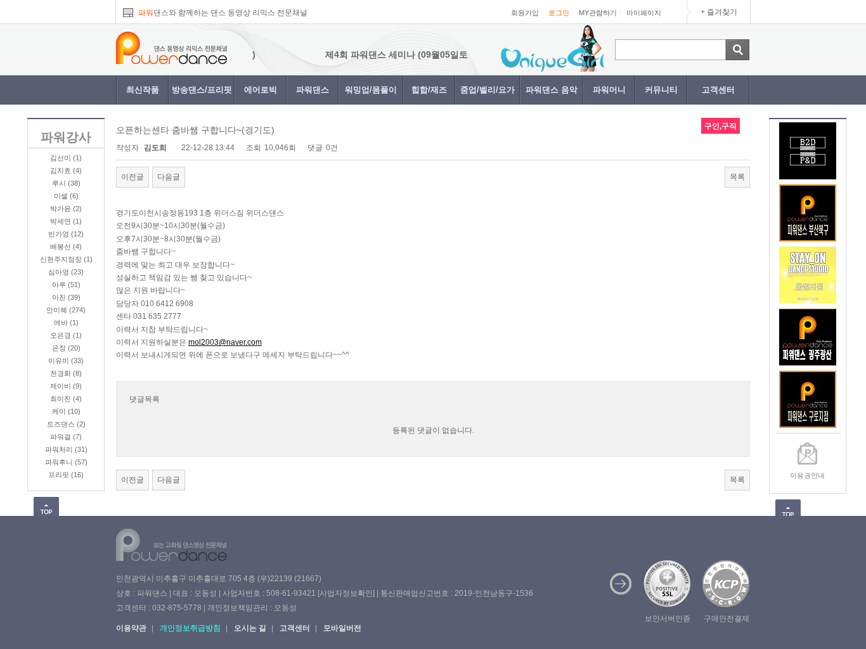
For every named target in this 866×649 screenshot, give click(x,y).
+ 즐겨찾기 (719, 12)
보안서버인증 (667, 618)
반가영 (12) (66, 234)
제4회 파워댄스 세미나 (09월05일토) (387, 54)
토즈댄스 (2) (66, 424)
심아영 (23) (66, 272)
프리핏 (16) (66, 475)
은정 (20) (66, 348)
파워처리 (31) (66, 449)
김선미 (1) (66, 158)
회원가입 (525, 12)
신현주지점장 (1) (66, 259)
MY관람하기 (598, 12)
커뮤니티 (661, 89)
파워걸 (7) (66, 436)
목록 (737, 176)
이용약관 (131, 628)
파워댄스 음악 (552, 89)
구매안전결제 (726, 618)
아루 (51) (66, 284)
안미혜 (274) (66, 310)
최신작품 (142, 89)
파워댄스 (312, 89)
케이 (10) (66, 411)
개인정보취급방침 (190, 628)
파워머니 (609, 89)
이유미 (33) (66, 360)
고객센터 (718, 89)
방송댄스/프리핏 (202, 89)
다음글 (168, 176)
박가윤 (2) (66, 208)
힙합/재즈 (429, 89)
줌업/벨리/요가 (487, 89)
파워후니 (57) (66, 462)
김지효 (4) (66, 170)
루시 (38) (66, 183)
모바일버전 (342, 628)
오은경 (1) (66, 335)
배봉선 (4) (66, 246)
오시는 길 (250, 628)
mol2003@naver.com (225, 342)
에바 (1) (66, 322)
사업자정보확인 (346, 593)
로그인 (558, 12)
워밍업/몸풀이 (371, 89)
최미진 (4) (66, 398)
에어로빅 (260, 89)
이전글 (132, 176)
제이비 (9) (66, 386)
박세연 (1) (66, 221)
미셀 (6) (66, 196)
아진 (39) (66, 297)
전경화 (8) (66, 373)
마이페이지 (643, 12)
